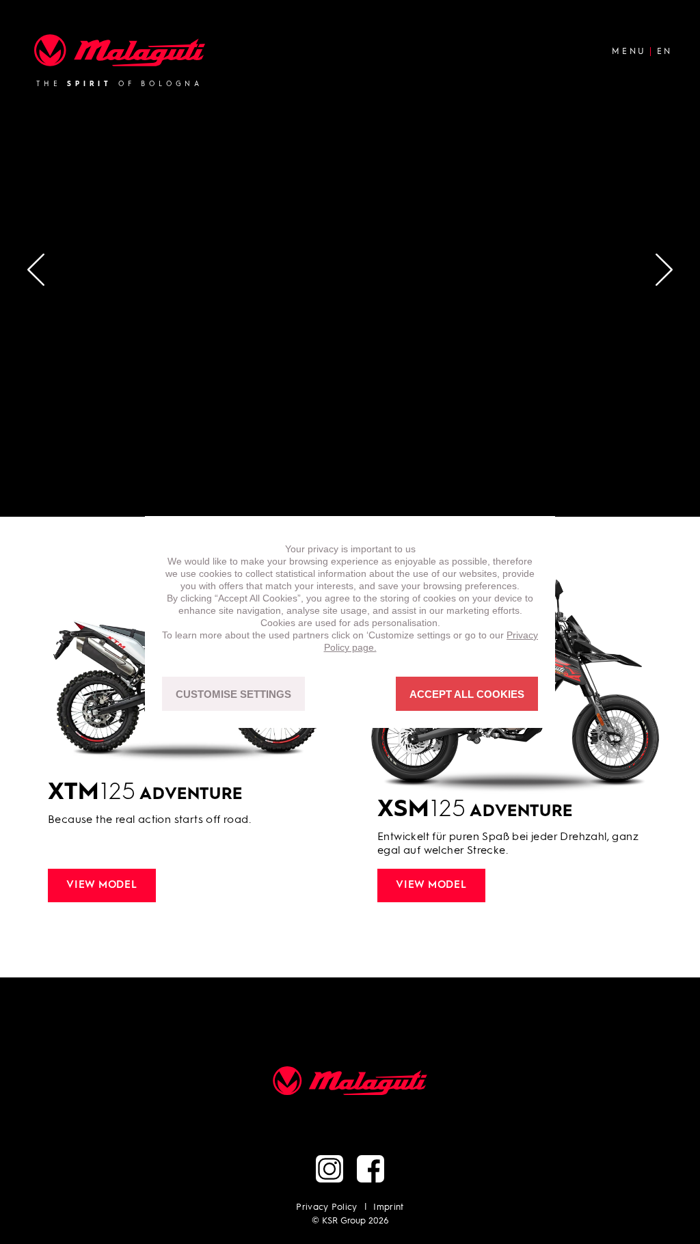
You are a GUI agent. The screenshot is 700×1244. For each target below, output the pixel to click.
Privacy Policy (327, 1207)
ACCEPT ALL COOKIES (466, 694)
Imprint (388, 1207)
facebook (370, 1168)
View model (101, 885)
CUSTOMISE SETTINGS (233, 694)
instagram (329, 1168)
